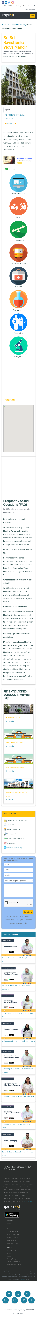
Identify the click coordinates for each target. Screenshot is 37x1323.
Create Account (28, 6)
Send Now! (28, 912)
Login (20, 6)
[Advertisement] (18, 379)
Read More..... (28, 1201)
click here (22, 1279)
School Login (14, 6)
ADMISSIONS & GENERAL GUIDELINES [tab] (14, 117)
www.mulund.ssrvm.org (14, 848)
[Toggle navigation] (32, 16)
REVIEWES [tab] (10, 123)
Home (3, 25)
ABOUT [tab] (8, 110)
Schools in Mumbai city (16, 25)
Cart (7, 6)
